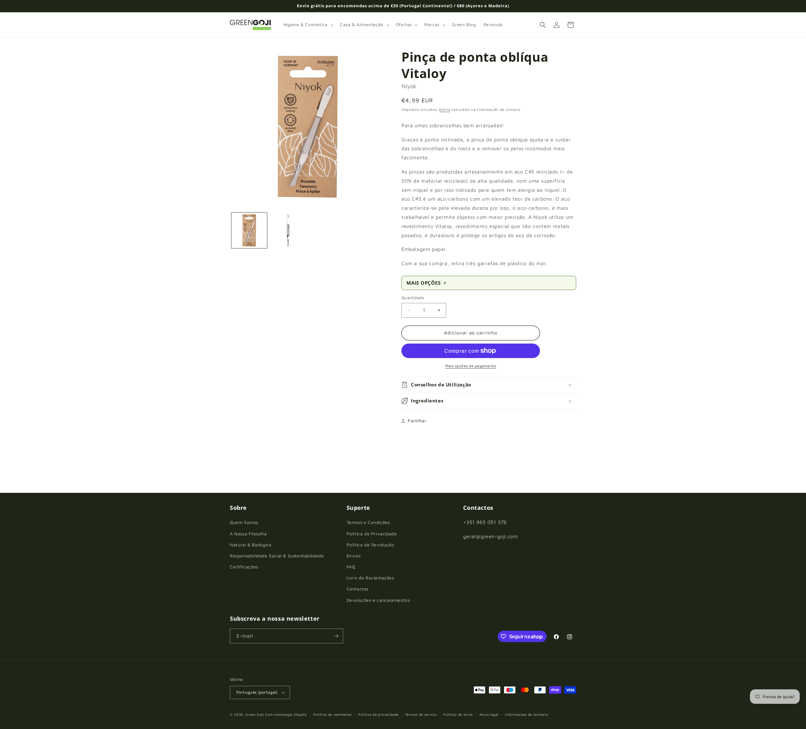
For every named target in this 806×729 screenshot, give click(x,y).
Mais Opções (426, 283)
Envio (444, 109)
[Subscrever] (336, 636)
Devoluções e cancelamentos (378, 600)
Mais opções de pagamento (470, 365)
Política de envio (458, 714)
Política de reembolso (332, 714)
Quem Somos (244, 522)
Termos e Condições (368, 522)
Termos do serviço (421, 714)
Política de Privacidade (372, 533)
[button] (308, 24)
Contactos (357, 588)
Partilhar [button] (417, 420)
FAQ (351, 566)
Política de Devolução (370, 544)
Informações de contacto (526, 714)
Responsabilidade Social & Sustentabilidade (277, 555)
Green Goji (254, 714)
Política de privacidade (378, 714)
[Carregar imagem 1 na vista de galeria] (249, 230)
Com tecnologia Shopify (286, 714)
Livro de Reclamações (370, 577)
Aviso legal (489, 714)
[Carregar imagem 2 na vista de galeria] (288, 230)
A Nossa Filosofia (248, 533)
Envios (354, 555)
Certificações (244, 566)
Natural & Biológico (250, 544)
